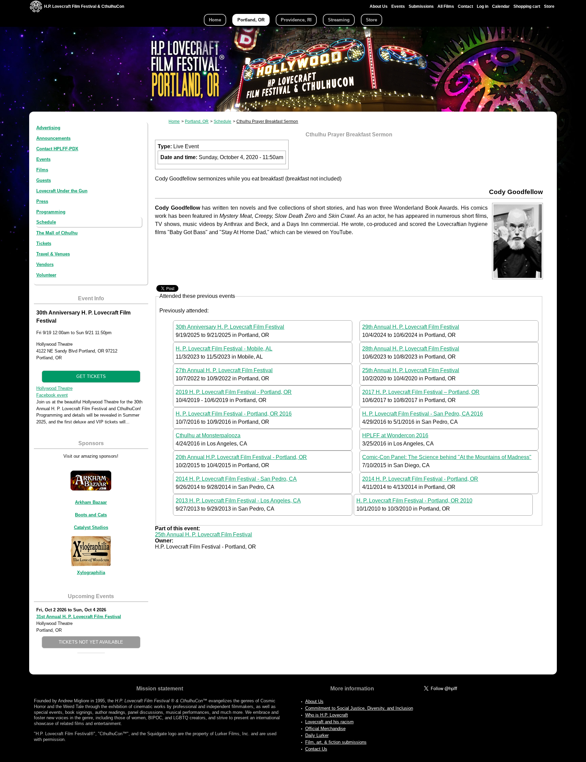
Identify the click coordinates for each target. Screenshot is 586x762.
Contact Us (316, 748)
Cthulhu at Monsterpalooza (208, 435)
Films (42, 169)
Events (398, 6)
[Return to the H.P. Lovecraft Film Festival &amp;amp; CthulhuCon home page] (36, 11)
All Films (445, 6)
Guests (43, 180)
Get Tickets (91, 376)
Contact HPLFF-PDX (57, 148)
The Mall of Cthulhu (57, 232)
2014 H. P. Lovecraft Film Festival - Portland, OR (420, 479)
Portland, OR (251, 19)
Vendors (45, 264)
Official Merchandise (325, 728)
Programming (50, 211)
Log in (482, 6)
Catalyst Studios (91, 527)
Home (215, 19)
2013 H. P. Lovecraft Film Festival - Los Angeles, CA (238, 500)
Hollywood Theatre (54, 388)
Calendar (501, 6)
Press (42, 201)
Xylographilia (91, 572)
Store (549, 6)
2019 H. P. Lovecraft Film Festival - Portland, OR (234, 392)
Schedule (46, 222)
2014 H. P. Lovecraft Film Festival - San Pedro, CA (236, 479)
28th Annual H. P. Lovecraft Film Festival (410, 348)
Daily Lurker (317, 735)
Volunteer (46, 275)
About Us (379, 6)
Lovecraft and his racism (329, 721)
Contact (465, 6)
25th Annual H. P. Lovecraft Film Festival (410, 370)
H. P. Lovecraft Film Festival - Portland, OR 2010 (414, 500)
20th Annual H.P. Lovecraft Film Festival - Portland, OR (241, 457)
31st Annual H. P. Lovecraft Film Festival (78, 616)
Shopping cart (526, 6)
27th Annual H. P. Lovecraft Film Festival (224, 370)
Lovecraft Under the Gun (61, 190)
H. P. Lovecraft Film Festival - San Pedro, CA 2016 (422, 414)
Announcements (53, 138)
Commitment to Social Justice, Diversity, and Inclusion (359, 708)
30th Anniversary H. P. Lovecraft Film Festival (230, 327)
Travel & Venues (53, 253)
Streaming (339, 19)
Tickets (43, 243)
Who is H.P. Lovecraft (326, 715)
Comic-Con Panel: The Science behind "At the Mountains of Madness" (446, 457)
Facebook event (52, 395)
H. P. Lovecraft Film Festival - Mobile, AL (224, 348)
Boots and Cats (91, 514)
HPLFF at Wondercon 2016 (395, 435)
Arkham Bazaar (91, 502)
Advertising (48, 127)
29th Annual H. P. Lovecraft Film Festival (410, 327)
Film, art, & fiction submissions (336, 742)
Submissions (421, 6)
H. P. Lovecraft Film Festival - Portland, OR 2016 (234, 414)
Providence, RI (296, 19)
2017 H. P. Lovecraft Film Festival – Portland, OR (421, 392)
